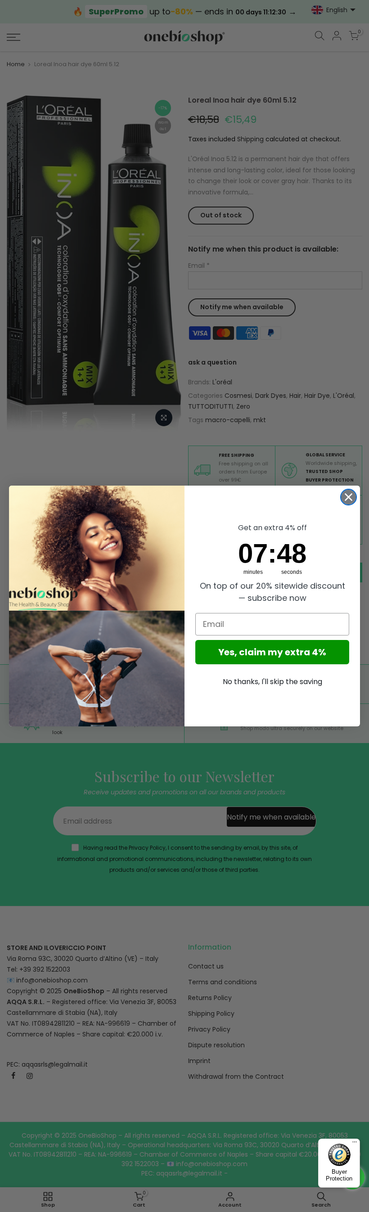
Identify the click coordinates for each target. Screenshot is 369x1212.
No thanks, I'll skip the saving (272, 681)
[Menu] (354, 1144)
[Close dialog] (348, 497)
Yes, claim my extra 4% (272, 652)
